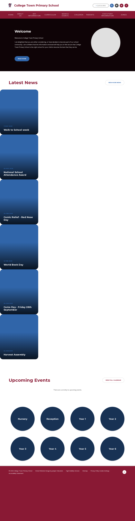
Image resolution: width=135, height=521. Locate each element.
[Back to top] (124, 472)
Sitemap (85, 471)
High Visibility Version (72, 471)
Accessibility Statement (16, 473)
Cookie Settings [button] (104, 471)
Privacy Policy (95, 471)
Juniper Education (57, 471)
